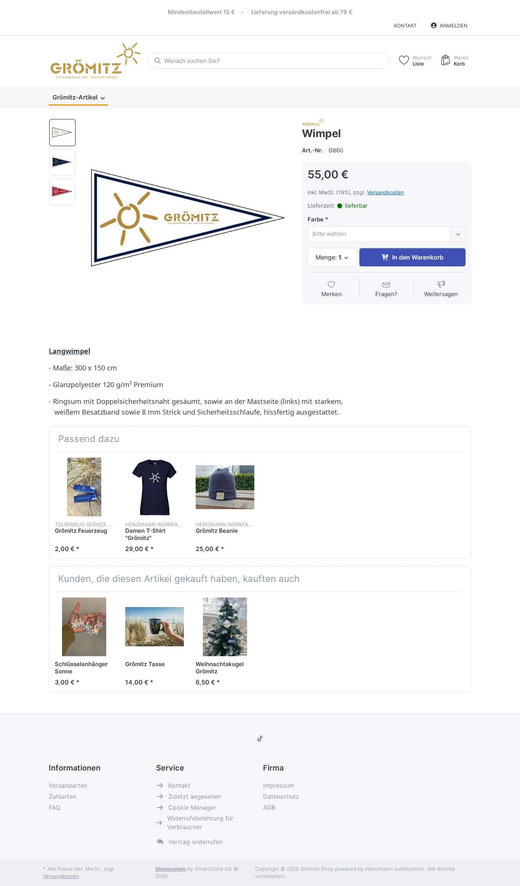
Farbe (316, 219)
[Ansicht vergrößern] (186, 222)
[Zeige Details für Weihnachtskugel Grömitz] (225, 627)
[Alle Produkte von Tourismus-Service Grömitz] (313, 121)
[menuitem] (78, 97)
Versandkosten (385, 192)
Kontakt (405, 25)
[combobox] (268, 61)
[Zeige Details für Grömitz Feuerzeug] (84, 487)
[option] (62, 132)
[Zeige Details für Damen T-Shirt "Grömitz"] (154, 487)
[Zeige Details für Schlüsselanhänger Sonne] (84, 627)
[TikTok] (260, 738)
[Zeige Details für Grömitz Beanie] (225, 487)
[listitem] (186, 222)
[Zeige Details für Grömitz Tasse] (154, 627)
